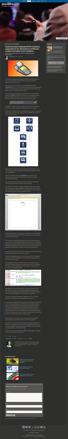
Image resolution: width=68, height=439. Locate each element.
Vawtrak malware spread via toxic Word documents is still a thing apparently (27, 361)
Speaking (24, 1)
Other (60, 67)
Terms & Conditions (35, 432)
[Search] (45, 1)
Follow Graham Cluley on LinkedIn (24, 330)
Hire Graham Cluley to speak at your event (31, 430)
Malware (14, 336)
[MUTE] (61, 63)
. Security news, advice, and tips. (17, 102)
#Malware (14, 338)
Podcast (34, 1)
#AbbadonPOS (8, 338)
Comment (8, 391)
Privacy (30, 432)
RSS (58, 67)
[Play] (49, 63)
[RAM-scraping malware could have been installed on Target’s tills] (13, 376)
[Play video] (34, 22)
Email (7, 409)
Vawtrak (13, 95)
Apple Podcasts (50, 67)
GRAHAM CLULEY (11, 4)
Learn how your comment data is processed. (28, 418)
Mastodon (38, 330)
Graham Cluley (5, 1)
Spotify (55, 67)
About (43, 1)
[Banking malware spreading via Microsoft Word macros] (13, 369)
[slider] (53, 62)
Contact (39, 1)
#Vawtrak (30, 338)
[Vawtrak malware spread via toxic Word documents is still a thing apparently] (13, 361)
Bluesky (33, 330)
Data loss (9, 336)
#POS (26, 338)
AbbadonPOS (8, 87)
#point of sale (20, 338)
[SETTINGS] (63, 63)
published (24, 175)
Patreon (48, 71)
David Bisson (11, 56)
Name (7, 403)
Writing (29, 1)
